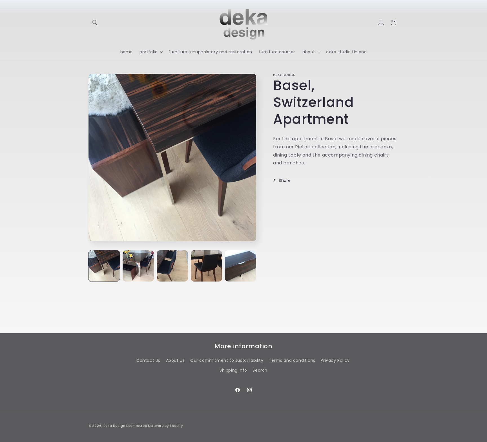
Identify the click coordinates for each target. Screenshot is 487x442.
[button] (94, 22)
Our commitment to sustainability (226, 360)
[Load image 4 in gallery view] (206, 266)
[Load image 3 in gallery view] (172, 266)
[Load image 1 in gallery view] (104, 266)
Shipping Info (233, 370)
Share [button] (285, 180)
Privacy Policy (335, 360)
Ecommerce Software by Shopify (154, 425)
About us (175, 360)
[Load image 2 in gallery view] (138, 266)
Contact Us (148, 360)
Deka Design (114, 425)
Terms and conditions (292, 360)
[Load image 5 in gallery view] (240, 266)
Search (260, 370)
